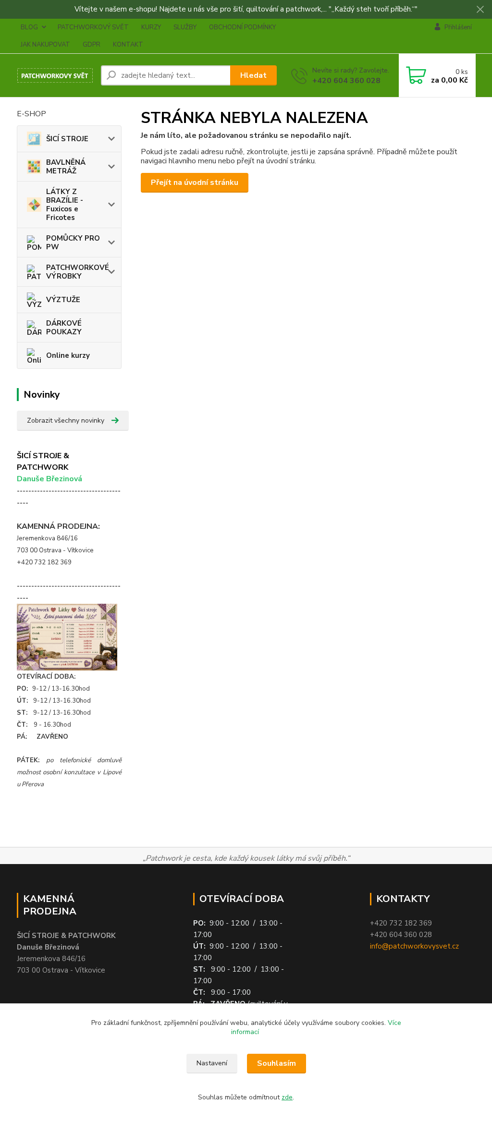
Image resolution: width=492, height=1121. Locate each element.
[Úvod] (55, 76)
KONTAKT (128, 44)
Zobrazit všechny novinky (65, 420)
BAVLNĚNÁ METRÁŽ (66, 167)
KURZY (151, 27)
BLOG (29, 27)
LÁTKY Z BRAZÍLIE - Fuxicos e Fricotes (64, 204)
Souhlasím (276, 1063)
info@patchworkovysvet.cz (414, 946)
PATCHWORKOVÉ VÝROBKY (77, 272)
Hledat (253, 75)
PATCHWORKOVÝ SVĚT (93, 27)
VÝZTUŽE (63, 300)
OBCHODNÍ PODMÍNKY (242, 27)
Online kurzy (68, 355)
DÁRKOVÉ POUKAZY (64, 327)
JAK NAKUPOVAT (45, 44)
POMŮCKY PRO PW (73, 242)
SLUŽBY (185, 27)
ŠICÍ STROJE (67, 139)
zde (287, 1097)
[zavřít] (480, 9)
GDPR (91, 44)
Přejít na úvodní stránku (194, 182)
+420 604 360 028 (346, 80)
